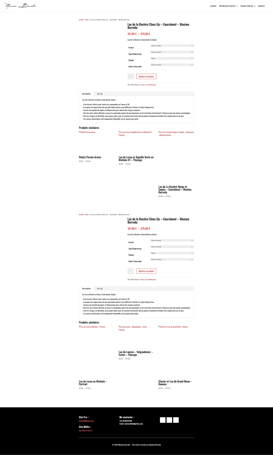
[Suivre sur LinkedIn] (176, 420)
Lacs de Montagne (150, 85)
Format (131, 47)
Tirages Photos (246, 6)
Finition (131, 60)
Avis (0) (99, 93)
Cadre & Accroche (135, 66)
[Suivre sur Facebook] (163, 420)
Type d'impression (135, 54)
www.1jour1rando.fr (85, 430)
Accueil (213, 6)
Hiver (87, 19)
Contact (261, 6)
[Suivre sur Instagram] (169, 420)
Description (86, 93)
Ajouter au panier (146, 76)
